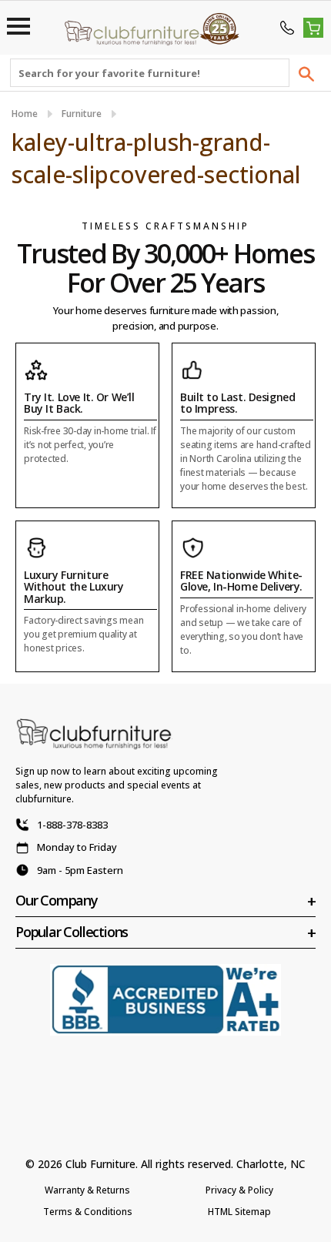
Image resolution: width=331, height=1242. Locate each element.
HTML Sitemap (239, 1211)
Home (25, 113)
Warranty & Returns (87, 1190)
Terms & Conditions (87, 1211)
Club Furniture (100, 1164)
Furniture (82, 113)
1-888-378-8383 (72, 825)
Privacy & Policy (239, 1190)
